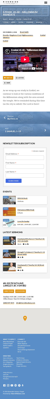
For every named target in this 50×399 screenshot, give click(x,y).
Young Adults (7, 366)
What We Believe (8, 341)
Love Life (5, 374)
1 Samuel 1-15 (13, 131)
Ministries (7, 356)
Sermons (11, 19)
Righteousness (27, 35)
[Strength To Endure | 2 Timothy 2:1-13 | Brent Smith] (9, 254)
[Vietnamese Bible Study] (9, 211)
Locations (20, 291)
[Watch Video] (24, 244)
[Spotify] (19, 385)
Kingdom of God (15, 35)
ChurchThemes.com (18, 394)
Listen (21, 78)
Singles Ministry (8, 364)
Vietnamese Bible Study (25, 210)
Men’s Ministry (8, 358)
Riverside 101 (22, 341)
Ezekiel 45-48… (28, 19)
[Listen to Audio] (26, 244)
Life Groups (21, 347)
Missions (6, 378)
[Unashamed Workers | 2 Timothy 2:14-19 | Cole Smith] (9, 240)
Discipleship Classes (24, 345)
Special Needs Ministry (23, 362)
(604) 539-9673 (8, 303)
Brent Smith (24, 32)
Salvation (6, 37)
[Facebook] (4, 385)
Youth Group (20, 358)
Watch (9, 78)
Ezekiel (42, 35)
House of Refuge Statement (26, 349)
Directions (8, 291)
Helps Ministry (7, 372)
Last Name (11, 172)
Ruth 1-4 (12, 118)
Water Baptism (22, 343)
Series (13, 22)
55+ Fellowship (7, 362)
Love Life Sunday (23, 221)
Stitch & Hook (22, 198)
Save (8, 83)
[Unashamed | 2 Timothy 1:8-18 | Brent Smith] (9, 267)
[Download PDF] (28, 244)
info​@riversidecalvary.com (25, 303)
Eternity (18, 19)
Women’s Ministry (8, 360)
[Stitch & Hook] (9, 200)
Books (21, 22)
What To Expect (9, 339)
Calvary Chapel (8, 343)
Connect (21, 339)
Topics (5, 22)
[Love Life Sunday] (9, 223)
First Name (11, 163)
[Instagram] (8, 385)
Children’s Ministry (22, 360)
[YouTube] (11, 385)
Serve (19, 351)
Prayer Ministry (21, 366)
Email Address (12, 154)
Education (19, 364)
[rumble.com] (15, 385)
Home (5, 19)
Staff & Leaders (8, 345)
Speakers (29, 22)
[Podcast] (22, 385)
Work (19, 244)
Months (39, 22)
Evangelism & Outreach (10, 376)
